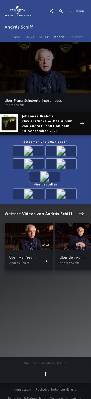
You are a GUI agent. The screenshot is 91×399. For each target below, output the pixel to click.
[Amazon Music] (62, 151)
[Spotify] (29, 164)
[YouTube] (45, 177)
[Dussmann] (62, 195)
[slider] (31, 88)
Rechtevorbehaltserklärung (56, 390)
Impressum (22, 390)
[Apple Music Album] (29, 151)
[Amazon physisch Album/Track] (29, 195)
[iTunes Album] (62, 164)
